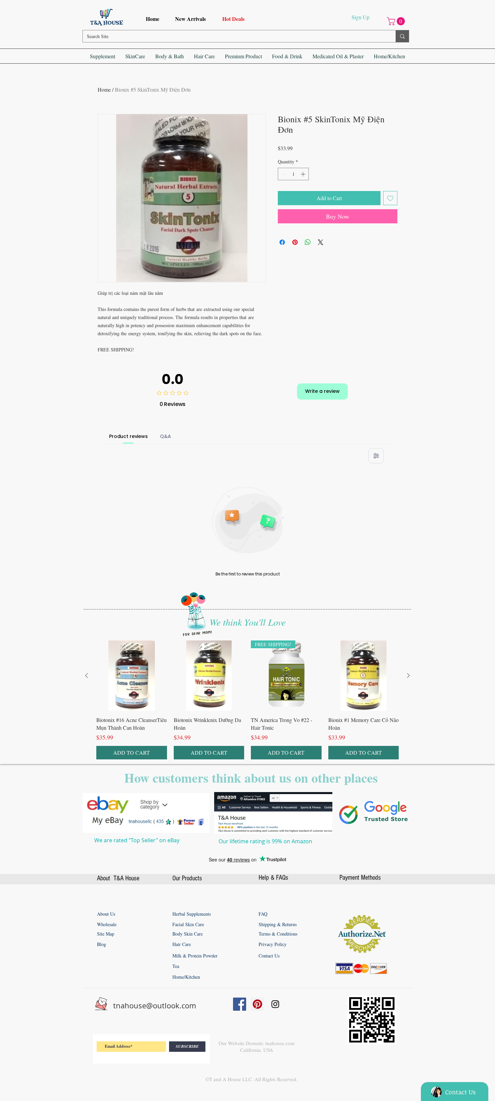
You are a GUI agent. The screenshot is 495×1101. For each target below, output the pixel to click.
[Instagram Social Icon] (275, 1004)
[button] (397, 21)
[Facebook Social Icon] (239, 1004)
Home (104, 89)
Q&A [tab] (165, 436)
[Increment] (303, 174)
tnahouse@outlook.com (154, 1005)
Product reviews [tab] (128, 436)
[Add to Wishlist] (390, 198)
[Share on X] (321, 242)
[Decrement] (283, 174)
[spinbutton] (293, 174)
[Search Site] (402, 36)
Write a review (322, 391)
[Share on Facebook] (282, 242)
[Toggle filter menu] (376, 456)
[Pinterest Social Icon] (257, 1004)
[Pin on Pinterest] (295, 242)
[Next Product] (408, 675)
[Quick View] (131, 675)
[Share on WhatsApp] (308, 242)
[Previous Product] (86, 675)
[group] (247, 700)
